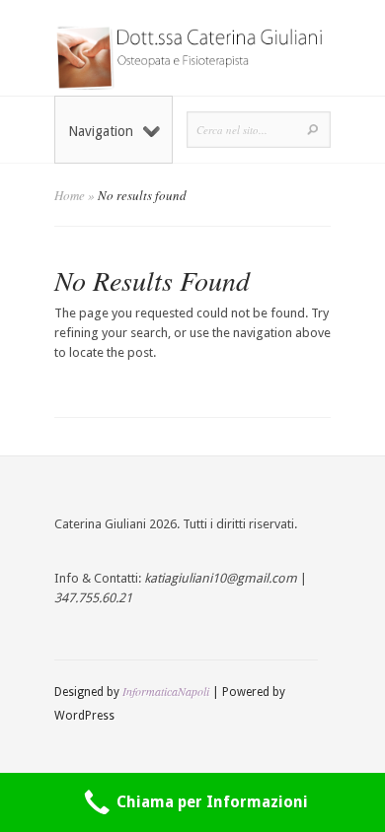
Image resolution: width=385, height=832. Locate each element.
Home (69, 195)
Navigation (100, 131)
